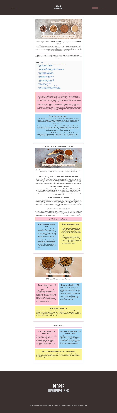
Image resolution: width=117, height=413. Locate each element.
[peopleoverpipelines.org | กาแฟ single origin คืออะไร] (58, 7)
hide (42, 62)
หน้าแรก (13, 8)
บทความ (17, 8)
